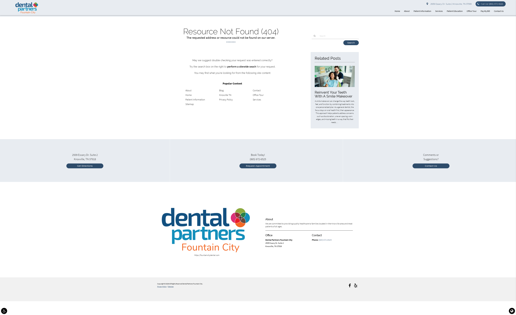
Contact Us (499, 11)
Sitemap (189, 104)
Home (397, 11)
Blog (221, 90)
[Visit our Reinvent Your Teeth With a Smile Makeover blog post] (335, 87)
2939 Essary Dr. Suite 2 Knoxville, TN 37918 (450, 4)
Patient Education (455, 11)
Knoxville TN (225, 95)
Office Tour (472, 11)
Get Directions (85, 166)
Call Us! (492, 4)
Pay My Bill (485, 11)
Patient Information (422, 11)
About (407, 11)
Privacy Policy (226, 99)
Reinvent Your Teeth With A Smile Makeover (333, 94)
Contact (257, 90)
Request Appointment (258, 166)
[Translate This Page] (512, 311)
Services (439, 11)
